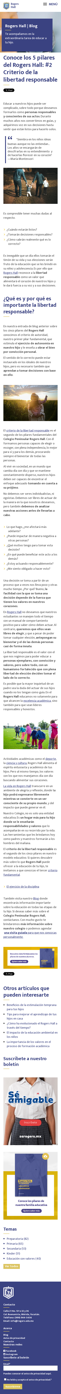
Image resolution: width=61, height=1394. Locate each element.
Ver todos (11, 1266)
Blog (36, 898)
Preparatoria (18, 1238)
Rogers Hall (10, 272)
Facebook (10, 1351)
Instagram (11, 1354)
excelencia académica (37, 700)
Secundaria (16, 1248)
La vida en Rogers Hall (17, 786)
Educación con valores (24, 1258)
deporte (50, 759)
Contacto (8, 1341)
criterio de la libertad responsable (27, 430)
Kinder (13, 1253)
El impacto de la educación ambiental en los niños (32, 1034)
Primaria (15, 1243)
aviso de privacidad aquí (37, 1374)
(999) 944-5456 (23, 1318)
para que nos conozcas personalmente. (30, 935)
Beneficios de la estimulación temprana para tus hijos (31, 1007)
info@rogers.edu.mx (22, 1321)
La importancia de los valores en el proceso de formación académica (29, 1044)
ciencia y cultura (16, 763)
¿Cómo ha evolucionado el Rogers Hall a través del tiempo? (32, 1025)
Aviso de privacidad (14, 1338)
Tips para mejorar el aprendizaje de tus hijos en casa (32, 1016)
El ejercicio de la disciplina (23, 886)
